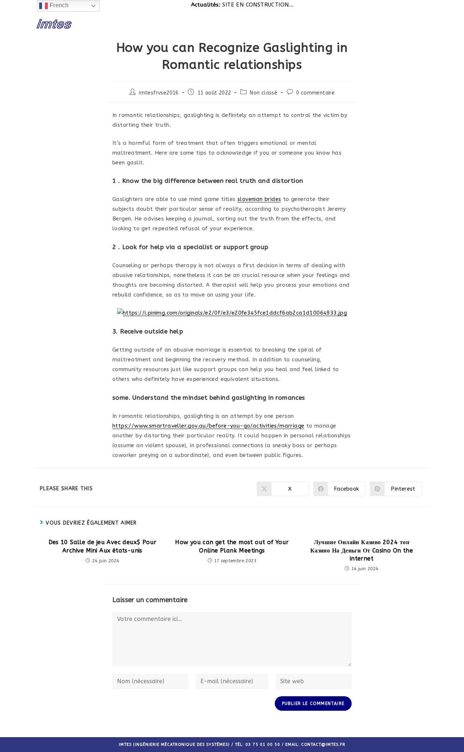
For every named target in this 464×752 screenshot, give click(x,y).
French (58, 5)
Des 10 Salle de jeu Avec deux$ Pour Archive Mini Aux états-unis (103, 546)
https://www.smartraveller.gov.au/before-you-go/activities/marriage (208, 426)
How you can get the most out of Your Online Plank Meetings (232, 546)
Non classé (263, 93)
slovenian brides (259, 199)
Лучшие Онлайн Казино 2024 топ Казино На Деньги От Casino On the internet (361, 550)
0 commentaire (315, 93)
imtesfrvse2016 (159, 93)
